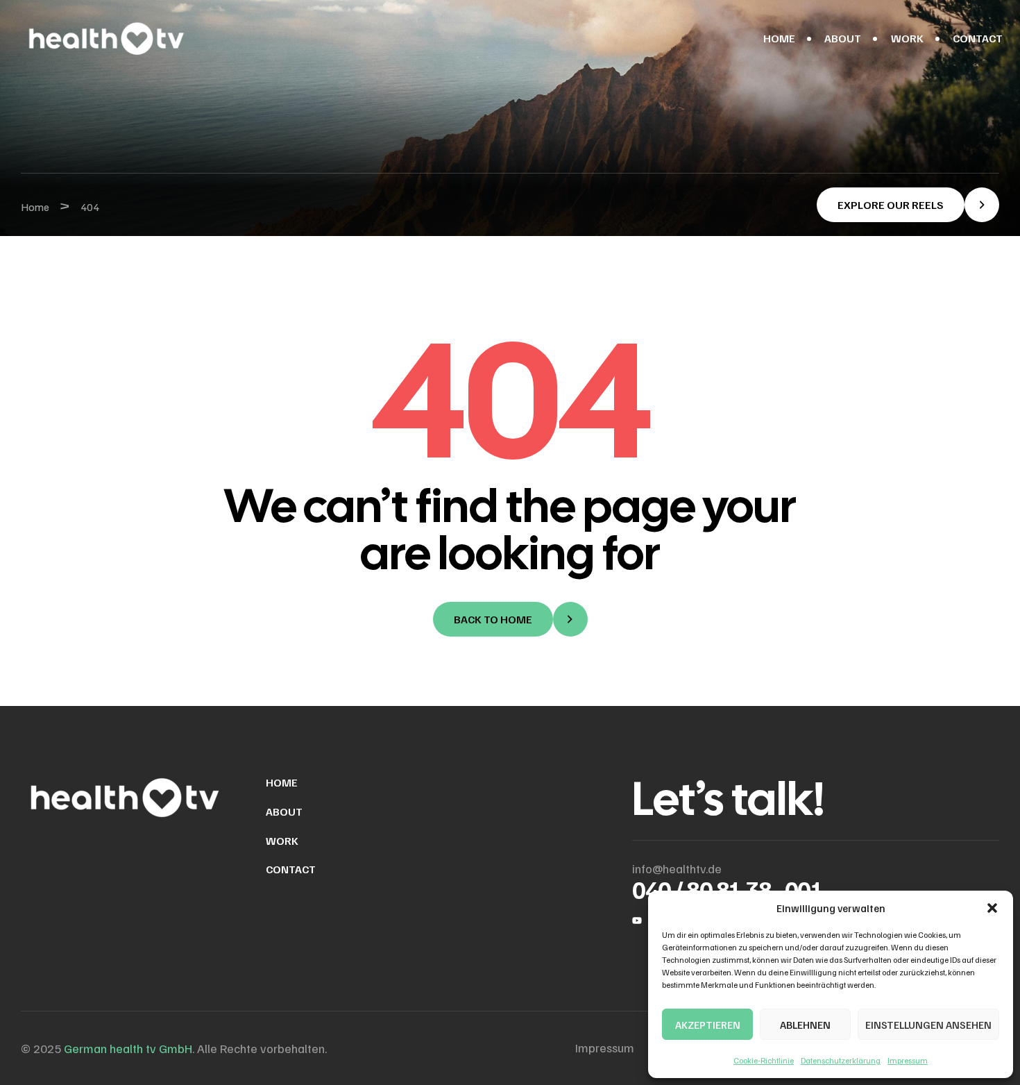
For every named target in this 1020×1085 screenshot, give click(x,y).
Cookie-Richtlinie (763, 1060)
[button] (992, 908)
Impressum (907, 1060)
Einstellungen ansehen (928, 1024)
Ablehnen (805, 1024)
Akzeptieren (707, 1024)
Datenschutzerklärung (841, 1060)
